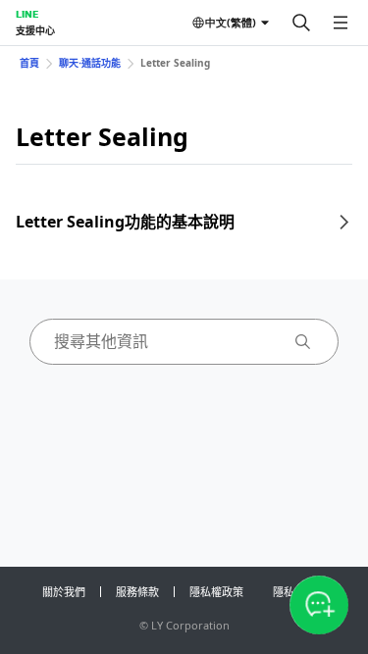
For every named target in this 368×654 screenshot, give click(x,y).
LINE (27, 14)
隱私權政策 (216, 591)
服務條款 (137, 591)
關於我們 (63, 591)
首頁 (29, 63)
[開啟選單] (340, 22)
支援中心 (35, 30)
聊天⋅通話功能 (90, 63)
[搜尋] (301, 22)
